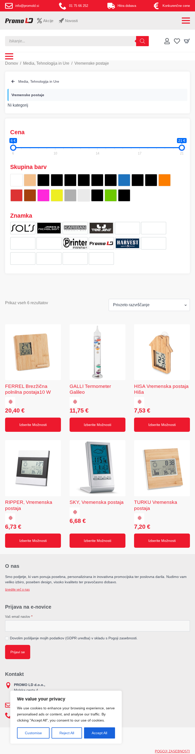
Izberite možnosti (33, 425)
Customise (33, 733)
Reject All (66, 733)
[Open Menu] (186, 20)
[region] (66, 717)
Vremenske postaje (27, 95)
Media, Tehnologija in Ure (46, 63)
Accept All (99, 733)
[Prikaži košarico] (187, 41)
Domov (11, 63)
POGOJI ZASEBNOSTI (172, 751)
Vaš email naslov (18, 616)
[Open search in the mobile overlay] (77, 41)
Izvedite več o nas (17, 589)
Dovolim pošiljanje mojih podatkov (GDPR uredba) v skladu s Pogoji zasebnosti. (74, 638)
